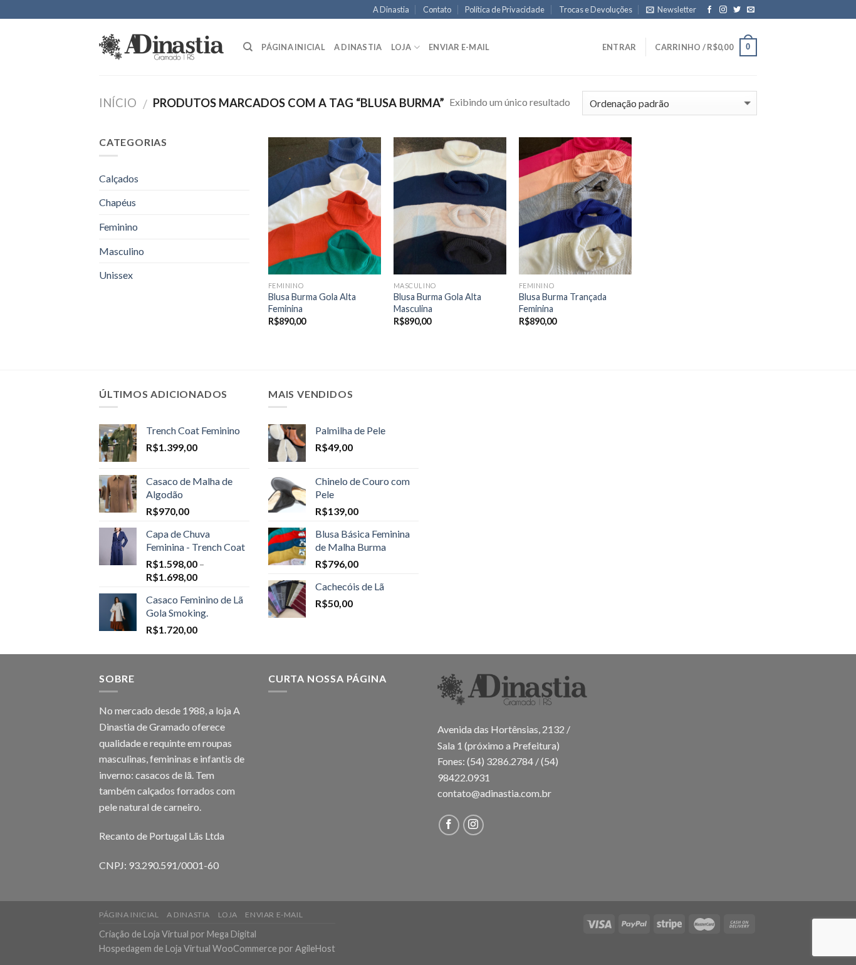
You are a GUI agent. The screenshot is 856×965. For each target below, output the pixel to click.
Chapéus (117, 202)
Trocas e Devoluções (595, 9)
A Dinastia (391, 9)
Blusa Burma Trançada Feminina (563, 302)
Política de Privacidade (505, 9)
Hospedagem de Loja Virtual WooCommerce (188, 948)
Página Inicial (293, 47)
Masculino (121, 251)
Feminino (118, 226)
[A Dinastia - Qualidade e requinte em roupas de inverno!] (161, 47)
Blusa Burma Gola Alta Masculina (437, 302)
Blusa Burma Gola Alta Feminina (312, 302)
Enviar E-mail (459, 47)
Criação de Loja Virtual (144, 934)
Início (118, 103)
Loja (401, 47)
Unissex (116, 275)
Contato (437, 9)
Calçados (118, 178)
